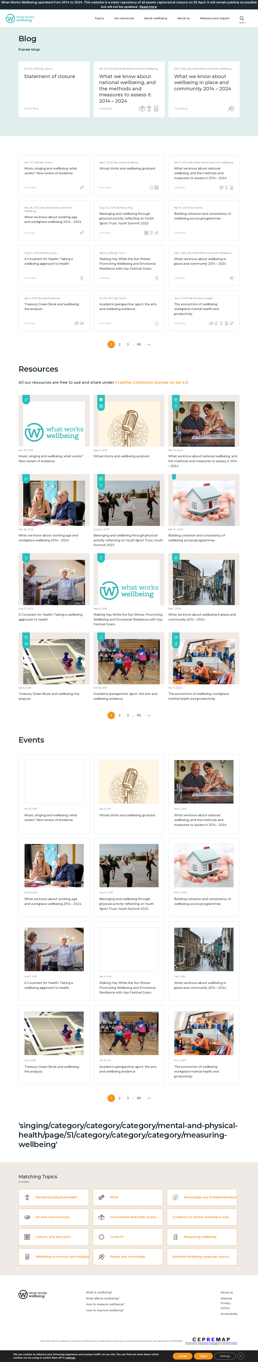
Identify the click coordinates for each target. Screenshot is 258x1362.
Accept (182, 1356)
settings (70, 1358)
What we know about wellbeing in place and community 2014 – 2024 (202, 82)
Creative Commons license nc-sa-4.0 (151, 382)
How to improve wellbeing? (105, 1310)
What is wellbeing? (99, 1292)
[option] (54, 89)
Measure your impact (214, 18)
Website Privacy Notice (226, 1303)
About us (183, 18)
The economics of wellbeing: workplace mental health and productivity (196, 309)
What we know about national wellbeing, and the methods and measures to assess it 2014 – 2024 (127, 89)
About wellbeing (155, 18)
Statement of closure (49, 76)
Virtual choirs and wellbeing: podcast (127, 168)
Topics (99, 18)
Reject (203, 1356)
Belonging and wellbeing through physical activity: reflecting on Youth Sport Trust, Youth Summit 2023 (126, 218)
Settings (225, 1356)
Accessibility (229, 1314)
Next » (148, 344)
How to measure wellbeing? (105, 1304)
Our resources (124, 18)
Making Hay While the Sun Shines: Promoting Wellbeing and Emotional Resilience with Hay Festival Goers (127, 263)
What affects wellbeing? (102, 1298)
